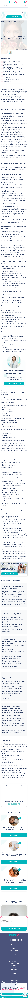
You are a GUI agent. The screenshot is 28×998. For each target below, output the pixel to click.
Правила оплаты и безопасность (14, 943)
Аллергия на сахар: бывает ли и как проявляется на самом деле (13, 23)
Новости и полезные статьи (13, 21)
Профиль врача (14, 980)
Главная (3, 21)
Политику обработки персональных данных (10, 990)
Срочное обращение (14, 961)
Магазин (14, 967)
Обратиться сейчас (14, 383)
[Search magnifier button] (26, 5)
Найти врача (14, 965)
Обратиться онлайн (14, 928)
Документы (14, 944)
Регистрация (14, 976)
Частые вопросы (14, 950)
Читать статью (14, 835)
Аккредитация (14, 982)
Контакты (14, 952)
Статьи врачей (14, 969)
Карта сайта (14, 954)
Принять (14, 993)
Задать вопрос (9, 573)
